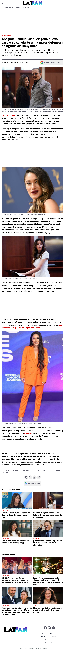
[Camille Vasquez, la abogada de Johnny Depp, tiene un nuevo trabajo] (17, 500)
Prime (45, 633)
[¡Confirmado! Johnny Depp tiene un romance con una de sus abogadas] (48, 528)
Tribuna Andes (45, 643)
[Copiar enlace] (39, 477)
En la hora (45, 636)
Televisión (5, 510)
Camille (27, 433)
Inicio (2, 7)
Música (35, 510)
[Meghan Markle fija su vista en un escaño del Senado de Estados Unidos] (48, 595)
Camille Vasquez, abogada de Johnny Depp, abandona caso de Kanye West (47, 515)
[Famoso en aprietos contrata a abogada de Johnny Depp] (17, 528)
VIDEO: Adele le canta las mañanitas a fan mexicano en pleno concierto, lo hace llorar (15, 580)
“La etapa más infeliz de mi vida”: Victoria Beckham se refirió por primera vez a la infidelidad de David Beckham (17, 611)
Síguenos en (33, 483)
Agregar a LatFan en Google (50, 63)
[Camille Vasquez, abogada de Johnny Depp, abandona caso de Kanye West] (48, 500)
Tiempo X (45, 639)
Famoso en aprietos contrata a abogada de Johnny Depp (15, 542)
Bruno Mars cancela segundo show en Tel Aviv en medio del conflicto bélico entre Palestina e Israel (48, 581)
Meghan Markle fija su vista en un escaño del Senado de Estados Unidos (48, 610)
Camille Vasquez (9, 115)
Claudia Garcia (9, 62)
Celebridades (9, 7)
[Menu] (4, 2)
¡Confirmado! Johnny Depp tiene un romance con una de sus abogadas (47, 543)
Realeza (17, 7)
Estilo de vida (25, 7)
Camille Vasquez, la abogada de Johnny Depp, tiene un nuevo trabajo (16, 515)
